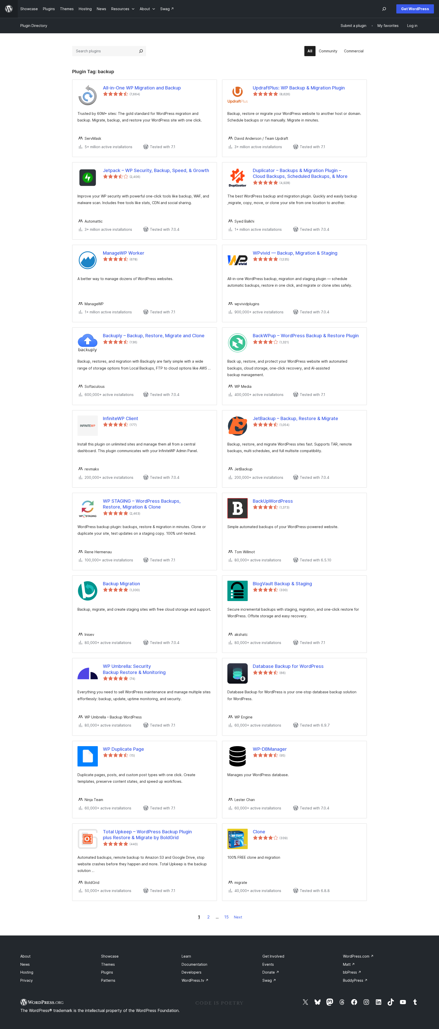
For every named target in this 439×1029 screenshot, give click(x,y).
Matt (349, 964)
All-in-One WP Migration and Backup (142, 87)
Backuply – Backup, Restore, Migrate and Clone (154, 335)
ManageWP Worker (123, 253)
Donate (270, 972)
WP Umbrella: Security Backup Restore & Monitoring (134, 669)
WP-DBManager (270, 749)
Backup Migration (121, 583)
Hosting (26, 972)
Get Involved (273, 956)
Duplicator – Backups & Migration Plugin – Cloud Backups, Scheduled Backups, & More (300, 173)
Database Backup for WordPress (288, 666)
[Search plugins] (141, 51)
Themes (108, 964)
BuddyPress (355, 980)
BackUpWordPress (273, 501)
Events (268, 964)
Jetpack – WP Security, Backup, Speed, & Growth (156, 170)
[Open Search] (384, 9)
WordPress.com (358, 956)
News (25, 964)
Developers (191, 972)
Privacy (26, 980)
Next (238, 917)
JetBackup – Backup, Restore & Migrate (295, 418)
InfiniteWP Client (120, 418)
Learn (186, 956)
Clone (259, 831)
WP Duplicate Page (123, 749)
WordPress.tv (195, 980)
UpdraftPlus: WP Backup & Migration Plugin (299, 87)
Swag (269, 980)
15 (226, 916)
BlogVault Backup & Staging (282, 583)
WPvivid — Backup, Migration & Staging (295, 253)
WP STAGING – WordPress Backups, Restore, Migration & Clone (142, 504)
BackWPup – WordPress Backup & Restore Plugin (306, 335)
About (25, 956)
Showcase (110, 956)
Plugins (107, 972)
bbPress (352, 972)
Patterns (108, 980)
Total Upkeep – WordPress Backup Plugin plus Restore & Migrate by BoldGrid (147, 834)
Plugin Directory (33, 25)
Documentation (194, 964)
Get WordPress (415, 9)
